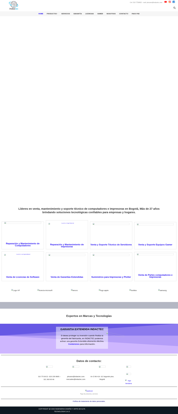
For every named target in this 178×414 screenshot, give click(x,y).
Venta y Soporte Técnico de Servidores (111, 244)
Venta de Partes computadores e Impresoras (155, 276)
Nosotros (111, 14)
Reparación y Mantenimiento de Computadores (22, 244)
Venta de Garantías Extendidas (67, 277)
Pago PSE (136, 14)
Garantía (77, 14)
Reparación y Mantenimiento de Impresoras (67, 245)
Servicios (65, 14)
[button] (57, 13)
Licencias (89, 14)
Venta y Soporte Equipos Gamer (155, 244)
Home (40, 14)
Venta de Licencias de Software (22, 277)
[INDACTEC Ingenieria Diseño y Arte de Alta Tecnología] (14, 5)
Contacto (123, 14)
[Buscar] (174, 8)
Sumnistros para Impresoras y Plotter (111, 277)
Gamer (100, 14)
